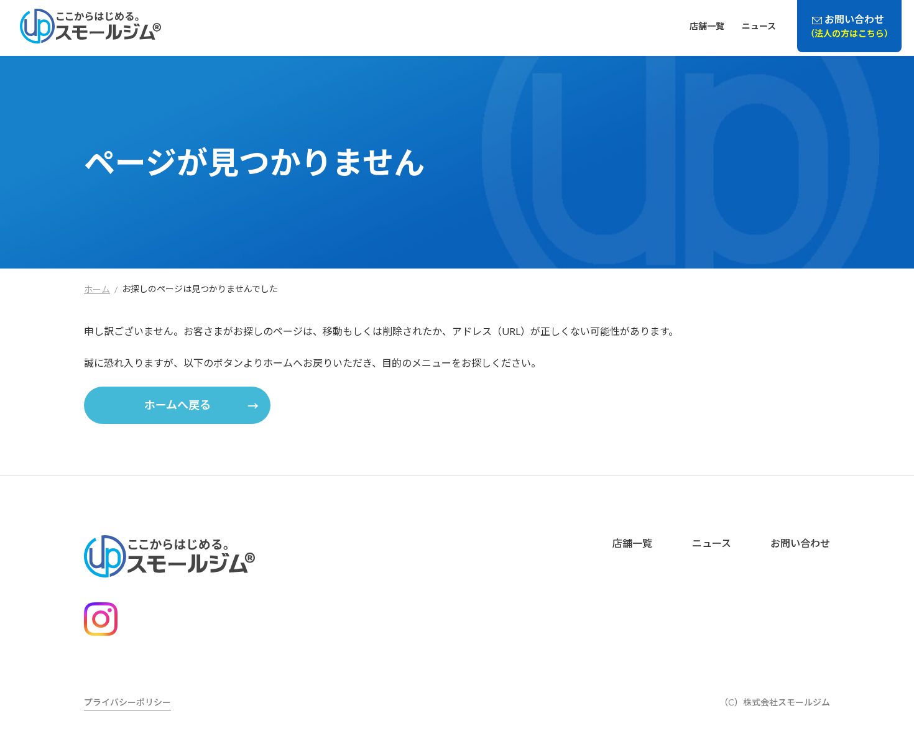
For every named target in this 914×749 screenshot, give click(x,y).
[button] (177, 405)
